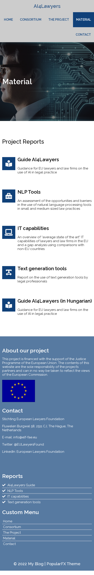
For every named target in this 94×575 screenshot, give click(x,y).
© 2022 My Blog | (30, 564)
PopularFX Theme (63, 564)
